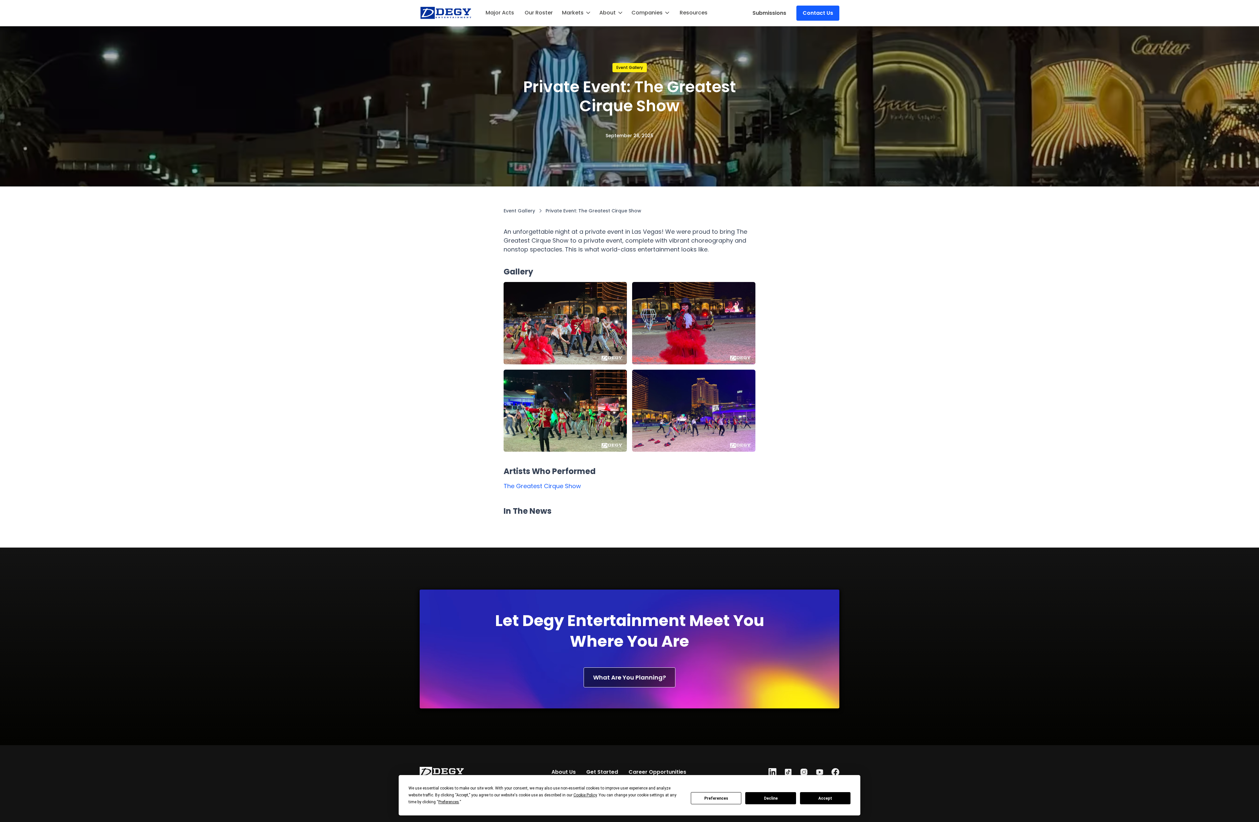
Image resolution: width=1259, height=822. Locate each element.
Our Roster (539, 12)
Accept (825, 798)
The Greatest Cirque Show (542, 486)
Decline (771, 798)
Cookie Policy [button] (585, 795)
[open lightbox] (565, 323)
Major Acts (500, 12)
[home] (446, 13)
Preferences (716, 798)
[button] (576, 13)
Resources (694, 12)
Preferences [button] (448, 802)
